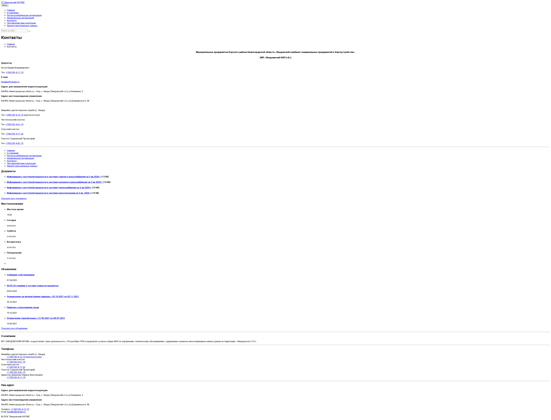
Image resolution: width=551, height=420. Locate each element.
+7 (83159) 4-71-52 (16, 367)
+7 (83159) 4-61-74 (16, 362)
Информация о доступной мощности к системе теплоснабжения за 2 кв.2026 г (49, 187)
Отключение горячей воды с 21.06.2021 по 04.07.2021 (36, 318)
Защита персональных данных (22, 25)
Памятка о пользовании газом (23, 307)
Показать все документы (14, 198)
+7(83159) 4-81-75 (14, 143)
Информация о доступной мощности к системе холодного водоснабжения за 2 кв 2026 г (54, 182)
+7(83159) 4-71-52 (14, 134)
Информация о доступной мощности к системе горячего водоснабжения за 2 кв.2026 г (54, 176)
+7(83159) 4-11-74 (14, 72)
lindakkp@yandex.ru (10, 82)
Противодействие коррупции (21, 23)
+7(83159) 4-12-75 (14, 115)
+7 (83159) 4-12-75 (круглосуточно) (24, 357)
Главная (11, 10)
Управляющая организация (20, 18)
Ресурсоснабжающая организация (24, 15)
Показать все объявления (14, 328)
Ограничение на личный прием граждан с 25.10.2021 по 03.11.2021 (43, 296)
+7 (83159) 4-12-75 (20, 409)
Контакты (12, 20)
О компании (13, 12)
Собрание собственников (20, 275)
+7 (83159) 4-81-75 (16, 372)
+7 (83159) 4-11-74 (16, 377)
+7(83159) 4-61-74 (14, 124)
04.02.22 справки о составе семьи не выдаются (32, 285)
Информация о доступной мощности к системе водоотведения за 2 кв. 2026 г (49, 193)
